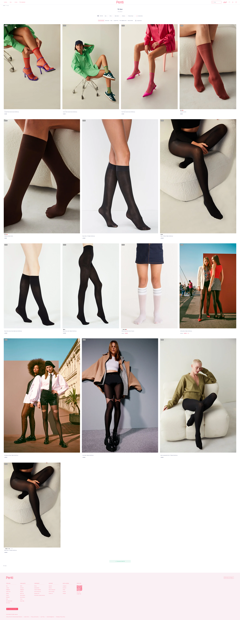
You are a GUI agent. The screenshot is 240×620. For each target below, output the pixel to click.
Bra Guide (8, 602)
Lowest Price (116, 20)
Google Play (79, 593)
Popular (8, 583)
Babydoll (8, 597)
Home (4, 5)
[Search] (213, 2)
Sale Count (107, 20)
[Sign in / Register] (233, 2)
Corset (7, 595)
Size (105, 15)
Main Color (117, 15)
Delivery (50, 587)
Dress (21, 599)
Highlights (22, 583)
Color (111, 20)
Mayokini (21, 591)
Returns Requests (52, 589)
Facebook (64, 587)
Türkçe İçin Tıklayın (229, 577)
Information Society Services (39, 595)
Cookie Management (50, 616)
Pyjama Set (8, 591)
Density (123, 15)
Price (111, 15)
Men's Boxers (22, 597)
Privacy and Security (34, 616)
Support (51, 583)
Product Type (130, 15)
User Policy (42, 616)
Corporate (36, 583)
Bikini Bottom (22, 595)
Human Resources (37, 591)
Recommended (101, 20)
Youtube (64, 591)
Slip (7, 599)
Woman (5, 2)
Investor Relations (37, 589)
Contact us (51, 593)
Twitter (64, 589)
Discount (23, 2)
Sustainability (36, 587)
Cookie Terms (26, 616)
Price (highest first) (123, 20)
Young (16, 2)
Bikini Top (22, 593)
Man (11, 2)
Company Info (36, 593)
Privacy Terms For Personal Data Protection (14, 616)
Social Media (66, 583)
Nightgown (8, 589)
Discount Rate (130, 20)
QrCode (79, 588)
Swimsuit (22, 587)
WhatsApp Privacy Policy (60, 616)
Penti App (79, 583)
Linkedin (64, 593)
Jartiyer (7, 587)
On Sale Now (140, 15)
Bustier (7, 593)
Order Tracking (51, 591)
